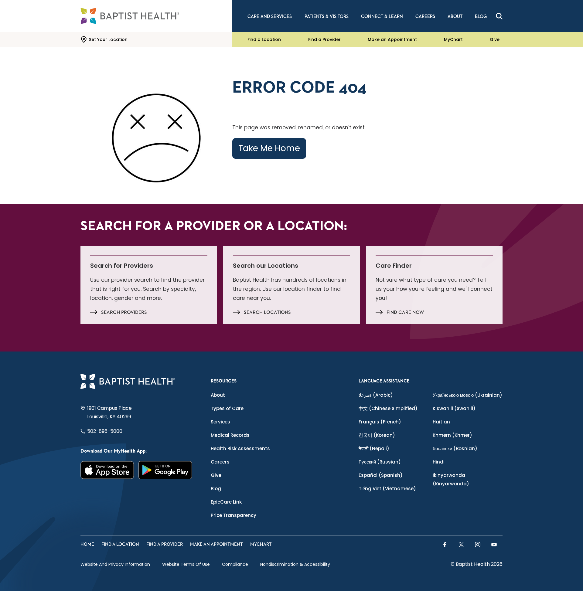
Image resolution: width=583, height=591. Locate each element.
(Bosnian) (455, 448)
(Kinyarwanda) (451, 479)
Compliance (235, 564)
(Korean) (377, 435)
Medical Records (230, 435)
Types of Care (227, 408)
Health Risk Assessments (240, 448)
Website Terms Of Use (186, 564)
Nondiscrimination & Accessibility (295, 564)
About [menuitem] (455, 16)
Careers (220, 462)
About (218, 395)
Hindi (439, 462)
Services (220, 422)
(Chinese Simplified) (388, 408)
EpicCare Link (226, 502)
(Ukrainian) (467, 395)
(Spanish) (381, 475)
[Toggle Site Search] (499, 16)
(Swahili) (454, 408)
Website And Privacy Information (115, 564)
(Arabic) (376, 395)
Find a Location (264, 39)
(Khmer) (452, 435)
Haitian (441, 422)
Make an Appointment (392, 39)
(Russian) (380, 462)
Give (494, 39)
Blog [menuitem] (481, 16)
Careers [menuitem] (425, 16)
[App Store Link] (107, 470)
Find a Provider (324, 39)
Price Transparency (233, 515)
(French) (380, 422)
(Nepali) (374, 448)
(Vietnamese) (387, 488)
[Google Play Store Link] (165, 470)
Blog (216, 488)
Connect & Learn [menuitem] (382, 16)
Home (87, 544)
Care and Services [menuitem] (269, 16)
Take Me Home (269, 148)
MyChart (453, 39)
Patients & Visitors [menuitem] (327, 16)
